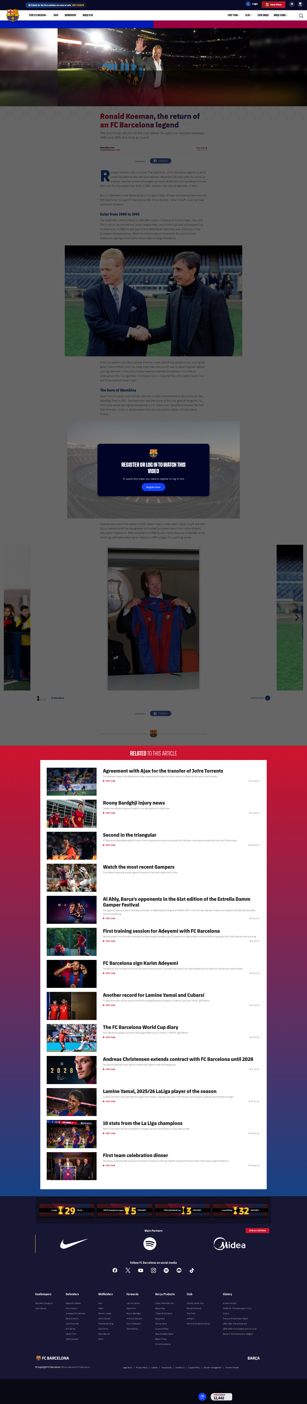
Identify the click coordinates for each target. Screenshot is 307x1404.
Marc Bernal (104, 1334)
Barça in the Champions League (238, 1334)
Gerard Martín (72, 1318)
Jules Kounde (72, 1323)
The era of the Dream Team (235, 1318)
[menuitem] (300, 3)
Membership (70, 15)
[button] (202, 1397)
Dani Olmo (103, 1328)
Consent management (213, 1367)
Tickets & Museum (37, 15)
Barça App (160, 1318)
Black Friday (161, 1339)
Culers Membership (164, 1303)
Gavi (100, 1303)
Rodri (100, 1339)
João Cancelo (72, 1339)
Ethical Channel (194, 1308)
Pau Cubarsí (71, 1308)
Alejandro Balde (73, 1303)
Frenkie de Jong (105, 1323)
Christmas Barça (162, 1344)
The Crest (191, 1313)
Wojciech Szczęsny (44, 1303)
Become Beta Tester (164, 1334)
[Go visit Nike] (74, 1243)
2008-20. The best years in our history (237, 1311)
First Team (233, 15)
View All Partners (257, 1230)
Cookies (154, 1367)
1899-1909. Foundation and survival (239, 1328)
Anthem (190, 1318)
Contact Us (180, 1367)
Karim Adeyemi (133, 1323)
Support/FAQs (162, 1328)
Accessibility (166, 1367)
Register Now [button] (153, 487)
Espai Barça (263, 15)
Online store (161, 1323)
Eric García (70, 1328)
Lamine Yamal (133, 1303)
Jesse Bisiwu (132, 1328)
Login (253, 4)
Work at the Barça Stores (198, 1323)
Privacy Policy (142, 1367)
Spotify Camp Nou (195, 1303)
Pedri (100, 1308)
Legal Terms (127, 1367)
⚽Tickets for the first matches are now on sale (56, 5)
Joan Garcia (40, 1308)
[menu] (300, 4)
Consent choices (232, 1367)
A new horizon (230, 1303)
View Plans (275, 4)
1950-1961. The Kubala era (235, 1323)
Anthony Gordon (134, 1318)
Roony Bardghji (133, 1313)
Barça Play (88, 15)
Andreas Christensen (75, 1313)
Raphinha (131, 1308)
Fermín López (104, 1313)
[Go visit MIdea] (229, 1243)
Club (247, 15)
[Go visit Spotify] (149, 1243)
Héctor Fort (71, 1334)
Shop (56, 15)
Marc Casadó (104, 1318)
